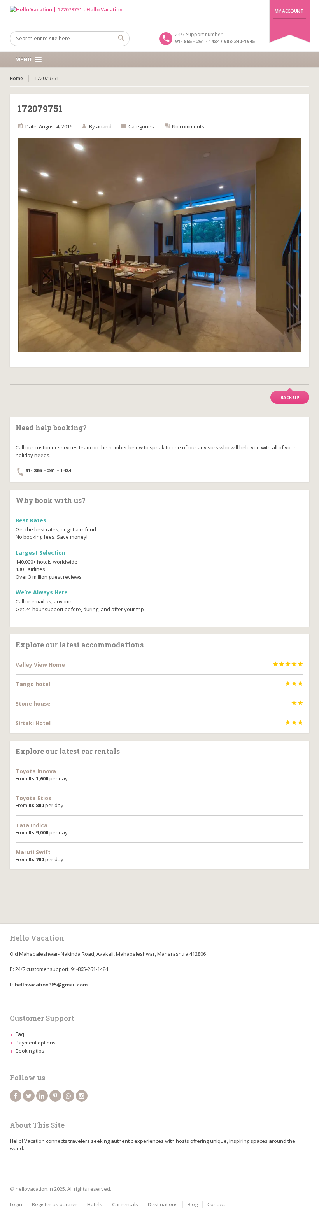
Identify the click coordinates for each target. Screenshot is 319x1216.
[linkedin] (42, 1096)
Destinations (163, 1204)
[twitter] (29, 1096)
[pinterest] (55, 1096)
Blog (193, 1204)
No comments (188, 126)
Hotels (94, 1204)
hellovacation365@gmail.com (51, 984)
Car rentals (125, 1204)
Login (16, 1204)
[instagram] (82, 1096)
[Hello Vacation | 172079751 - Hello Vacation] (160, 15)
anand (104, 126)
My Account (289, 11)
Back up (289, 397)
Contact (216, 1204)
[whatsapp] (68, 1096)
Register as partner (54, 1204)
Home (16, 78)
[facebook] (15, 1096)
